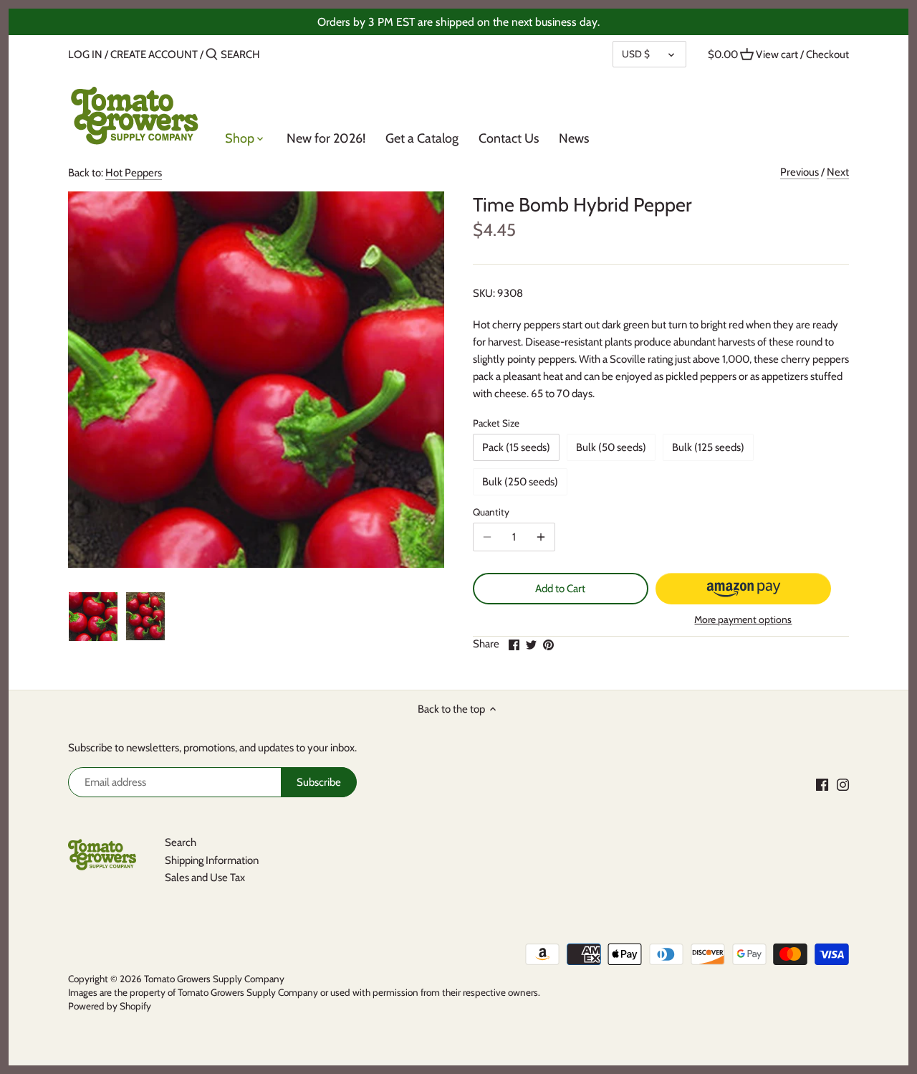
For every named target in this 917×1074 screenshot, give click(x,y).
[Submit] (212, 54)
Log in (85, 54)
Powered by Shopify (109, 1006)
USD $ (636, 54)
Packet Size (496, 423)
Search (180, 842)
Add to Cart (560, 588)
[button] (743, 588)
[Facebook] (822, 784)
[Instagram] (843, 784)
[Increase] (540, 537)
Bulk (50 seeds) (611, 447)
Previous (799, 172)
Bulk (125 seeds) (708, 447)
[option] (93, 616)
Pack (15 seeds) (516, 447)
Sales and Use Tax (205, 877)
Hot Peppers (133, 172)
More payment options (743, 619)
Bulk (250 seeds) (520, 481)
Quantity (491, 512)
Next (838, 172)
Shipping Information (212, 860)
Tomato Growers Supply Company (214, 978)
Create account (154, 54)
